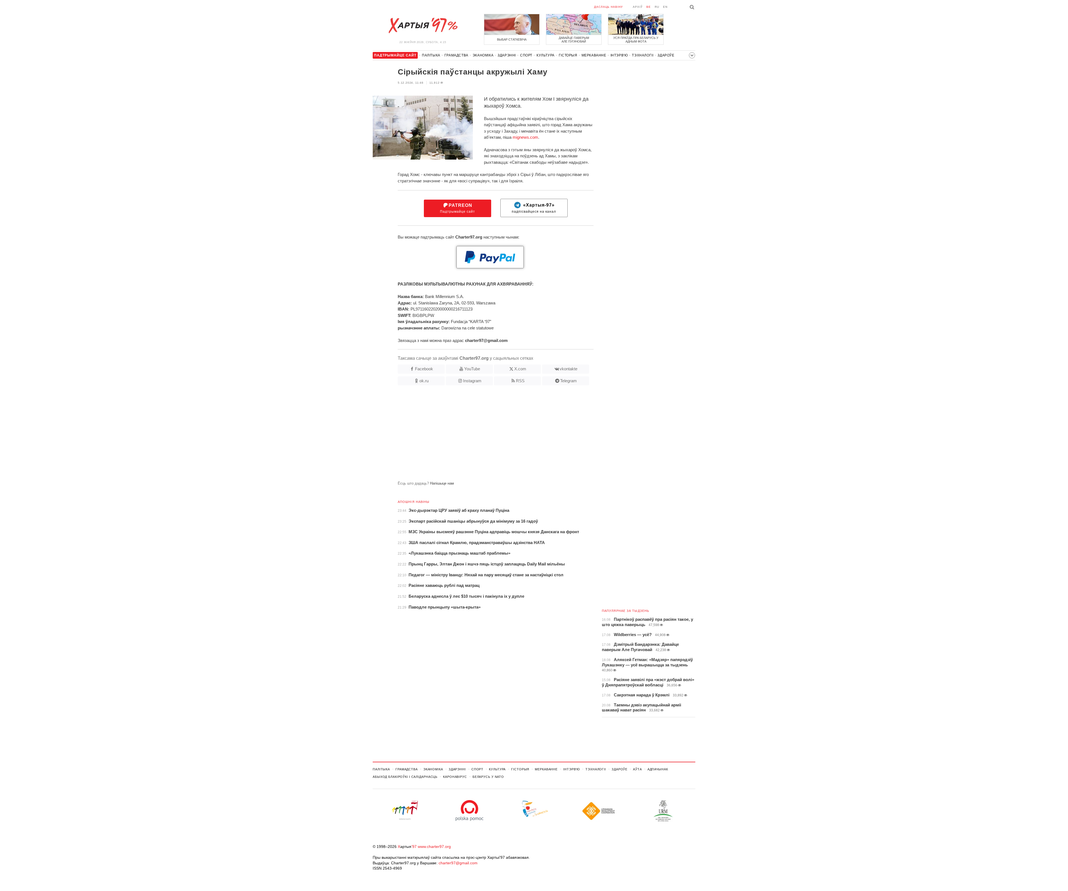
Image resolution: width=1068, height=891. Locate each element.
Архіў (637, 6)
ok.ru (424, 380)
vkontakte (568, 368)
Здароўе (665, 55)
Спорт (526, 55)
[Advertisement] (483, 435)
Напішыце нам (442, 483)
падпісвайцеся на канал (534, 208)
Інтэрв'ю (619, 55)
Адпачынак (657, 769)
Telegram (568, 380)
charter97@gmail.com (458, 863)
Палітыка (431, 55)
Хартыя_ (423, 25)
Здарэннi (507, 55)
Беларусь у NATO (488, 776)
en (665, 6)
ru (657, 6)
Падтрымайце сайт (457, 208)
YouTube (472, 368)
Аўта (637, 769)
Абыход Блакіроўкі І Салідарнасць (405, 776)
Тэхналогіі (642, 55)
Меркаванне (594, 55)
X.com (520, 368)
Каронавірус (455, 776)
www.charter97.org (434, 846)
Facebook (424, 368)
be (648, 6)
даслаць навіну (608, 6)
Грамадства (456, 55)
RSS (520, 380)
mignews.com (525, 137)
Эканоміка (483, 55)
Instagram (472, 380)
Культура (546, 55)
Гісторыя (568, 55)
